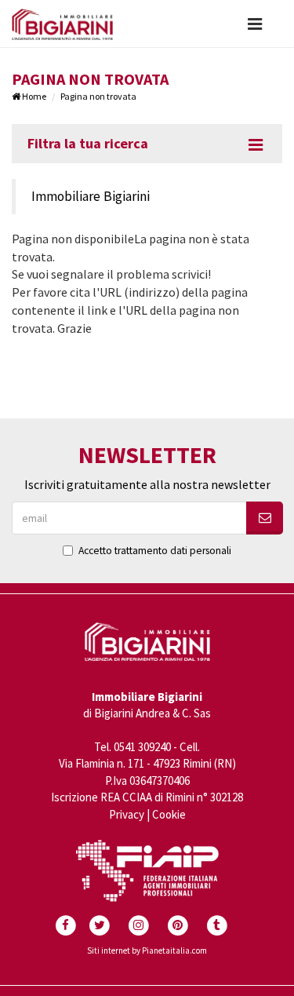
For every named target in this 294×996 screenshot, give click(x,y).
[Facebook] (66, 923)
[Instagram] (139, 923)
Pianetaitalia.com (174, 950)
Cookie (169, 814)
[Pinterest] (178, 923)
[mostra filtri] (256, 145)
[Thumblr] (217, 923)
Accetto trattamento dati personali (154, 550)
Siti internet (108, 950)
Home (33, 96)
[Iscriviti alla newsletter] (264, 518)
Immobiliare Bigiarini (90, 196)
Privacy (126, 814)
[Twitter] (99, 923)
